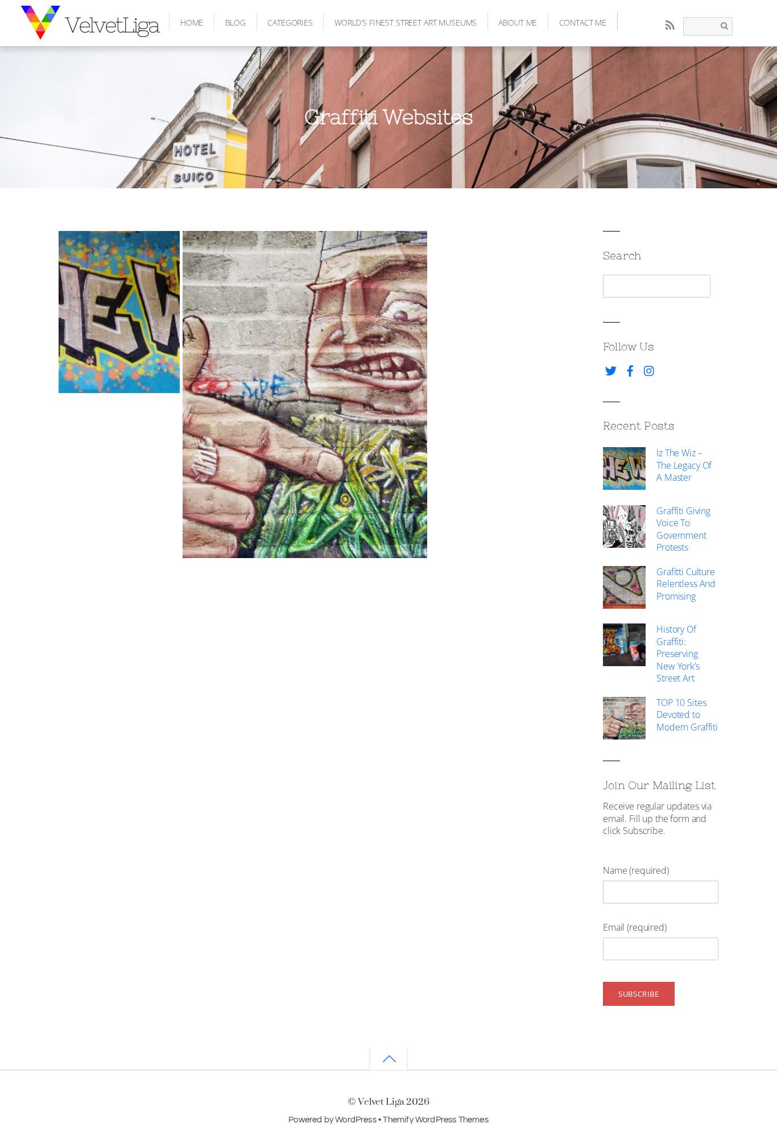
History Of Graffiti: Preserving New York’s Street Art (678, 653)
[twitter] (611, 368)
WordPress (356, 1119)
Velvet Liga (381, 1101)
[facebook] (630, 368)
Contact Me (583, 22)
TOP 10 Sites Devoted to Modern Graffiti (687, 714)
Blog (235, 22)
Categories (290, 22)
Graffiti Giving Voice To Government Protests (683, 529)
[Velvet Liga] (92, 31)
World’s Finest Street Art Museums (405, 22)
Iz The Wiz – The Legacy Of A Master (684, 465)
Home (191, 22)
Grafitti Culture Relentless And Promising (686, 583)
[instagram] (650, 368)
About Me (517, 22)
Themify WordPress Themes (435, 1119)
